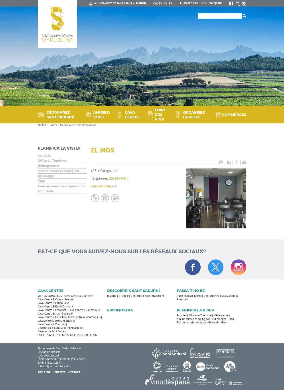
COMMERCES (234, 114)
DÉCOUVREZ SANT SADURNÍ (60, 114)
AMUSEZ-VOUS (101, 114)
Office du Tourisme (52, 160)
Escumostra (120, 310)
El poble (123, 296)
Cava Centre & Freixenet (52, 310)
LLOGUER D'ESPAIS (85, 335)
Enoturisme (211, 296)
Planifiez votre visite (70, 125)
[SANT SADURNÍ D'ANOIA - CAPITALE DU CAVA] (57, 24)
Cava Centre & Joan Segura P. (55, 313)
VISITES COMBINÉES (50, 296)
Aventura (182, 299)
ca (155, 4)
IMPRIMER (220, 162)
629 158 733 (117, 178)
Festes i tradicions (153, 296)
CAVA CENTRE (132, 114)
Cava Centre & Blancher (78, 296)
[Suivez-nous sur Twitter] (215, 267)
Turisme (52, 125)
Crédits (59, 372)
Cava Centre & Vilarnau (51, 324)
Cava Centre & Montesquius (84, 317)
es (160, 4)
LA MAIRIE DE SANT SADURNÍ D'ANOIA (118, 3)
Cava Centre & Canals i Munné (55, 299)
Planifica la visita (59, 148)
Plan (41, 181)
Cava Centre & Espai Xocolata (55, 306)
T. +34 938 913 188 (48, 362)
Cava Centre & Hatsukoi (52, 317)
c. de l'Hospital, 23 (48, 355)
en (171, 4)
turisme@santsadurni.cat (53, 366)
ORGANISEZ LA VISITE (194, 114)
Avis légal (45, 372)
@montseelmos (102, 186)
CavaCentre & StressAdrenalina (56, 321)
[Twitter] (238, 4)
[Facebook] (231, 4)
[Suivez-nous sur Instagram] (238, 267)
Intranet (73, 372)
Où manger (46, 176)
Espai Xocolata (229, 296)
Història (111, 296)
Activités (44, 155)
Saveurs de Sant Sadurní (52, 331)
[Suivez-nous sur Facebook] (193, 267)
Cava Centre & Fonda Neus (53, 303)
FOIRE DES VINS (160, 115)
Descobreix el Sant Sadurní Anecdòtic (60, 328)
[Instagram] (244, 4)
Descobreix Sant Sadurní (133, 290)
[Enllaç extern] (201, 353)
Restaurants (89, 125)
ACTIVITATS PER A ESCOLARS (55, 335)
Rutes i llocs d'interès (189, 296)
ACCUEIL (42, 125)
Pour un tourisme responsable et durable (61, 189)
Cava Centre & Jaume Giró (84, 310)
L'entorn (136, 296)
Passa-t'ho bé (191, 290)
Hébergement (48, 165)
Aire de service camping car (58, 170)
